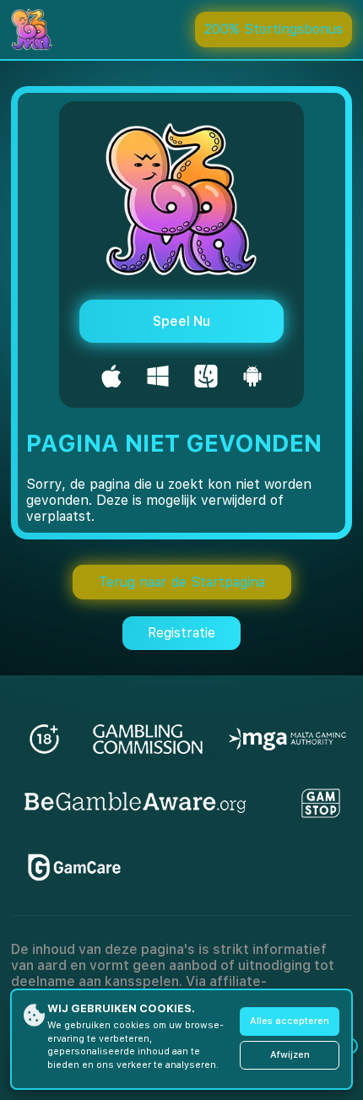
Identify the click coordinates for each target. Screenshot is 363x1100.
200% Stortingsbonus (273, 29)
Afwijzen (290, 1054)
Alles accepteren (289, 1021)
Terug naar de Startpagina (182, 582)
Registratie (181, 633)
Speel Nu (181, 321)
